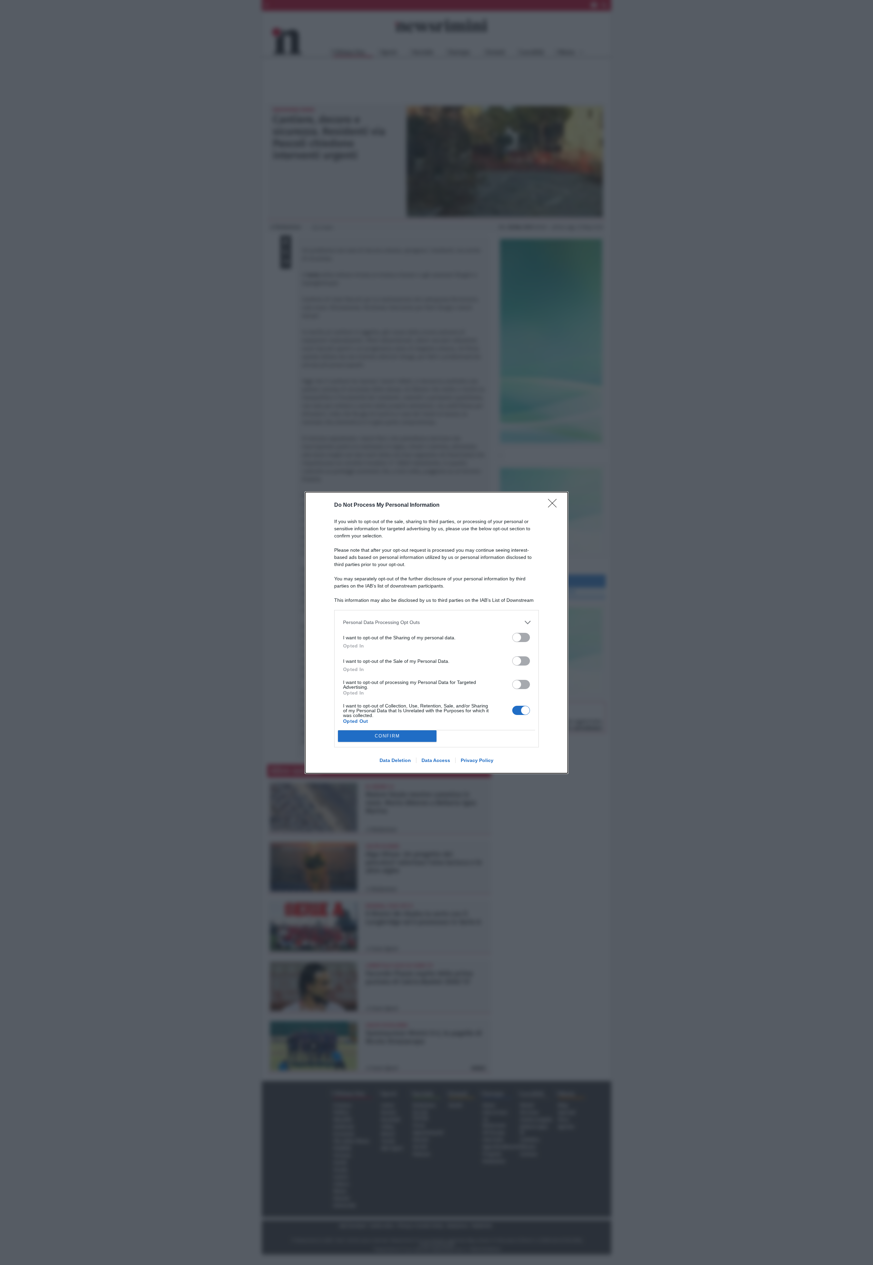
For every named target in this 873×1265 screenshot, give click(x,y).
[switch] (521, 637)
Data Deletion (395, 760)
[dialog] (436, 632)
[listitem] (436, 622)
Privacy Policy (477, 760)
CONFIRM (387, 735)
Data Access (435, 760)
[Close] (554, 505)
